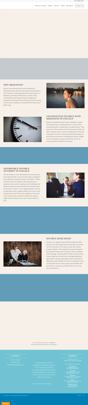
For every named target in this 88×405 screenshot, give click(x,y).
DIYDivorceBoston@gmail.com (15, 365)
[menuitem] (40, 5)
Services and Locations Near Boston (41, 383)
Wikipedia (52, 342)
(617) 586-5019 (15, 362)
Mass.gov (54, 344)
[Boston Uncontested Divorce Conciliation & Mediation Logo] (13, 5)
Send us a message (15, 360)
